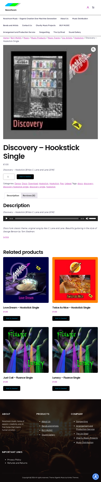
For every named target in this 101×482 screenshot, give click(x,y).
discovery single (37, 187)
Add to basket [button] (12, 318)
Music (26, 38)
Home (6, 38)
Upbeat (68, 183)
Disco (24, 183)
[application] (50, 218)
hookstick (50, 187)
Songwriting (82, 421)
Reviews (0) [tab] (29, 195)
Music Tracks (54, 38)
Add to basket (25, 176)
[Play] (6, 218)
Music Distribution (84, 442)
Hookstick (79, 38)
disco (80, 183)
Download (33, 183)
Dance (18, 183)
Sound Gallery (48, 434)
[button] (93, 49)
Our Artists (67, 38)
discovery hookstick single (16, 187)
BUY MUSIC (16, 38)
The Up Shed (82, 433)
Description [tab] (13, 195)
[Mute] (87, 218)
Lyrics (6, 237)
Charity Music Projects (87, 438)
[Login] (87, 7)
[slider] (93, 218)
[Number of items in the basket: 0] (93, 7)
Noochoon (10, 10)
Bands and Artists (50, 426)
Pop (62, 183)
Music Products (38, 38)
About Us (46, 421)
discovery (88, 183)
